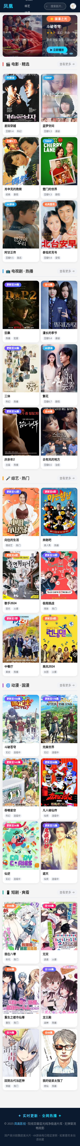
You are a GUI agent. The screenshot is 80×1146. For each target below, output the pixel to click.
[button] (73, 6)
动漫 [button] (27, 13)
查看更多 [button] (65, 64)
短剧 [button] (27, 19)
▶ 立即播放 (17, 50)
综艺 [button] (27, 6)
